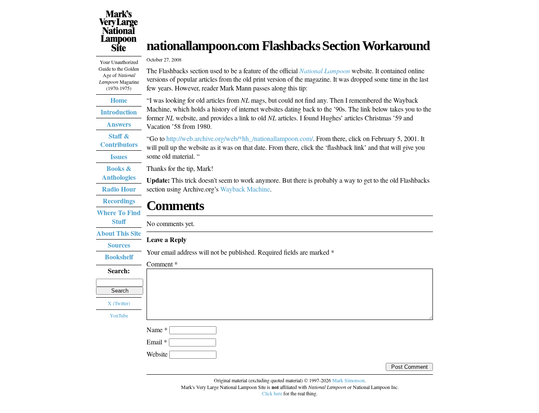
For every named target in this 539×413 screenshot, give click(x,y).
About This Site (118, 233)
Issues (118, 156)
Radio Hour (119, 189)
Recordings (119, 200)
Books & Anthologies (119, 172)
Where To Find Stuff (119, 217)
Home (118, 100)
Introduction (119, 112)
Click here (272, 393)
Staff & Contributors (119, 140)
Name (157, 329)
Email (157, 341)
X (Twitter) (119, 303)
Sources (119, 245)
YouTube (119, 315)
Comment (162, 263)
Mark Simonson (348, 380)
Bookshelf (119, 256)
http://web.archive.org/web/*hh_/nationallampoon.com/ (239, 138)
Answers (119, 124)
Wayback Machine (245, 188)
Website (157, 353)
